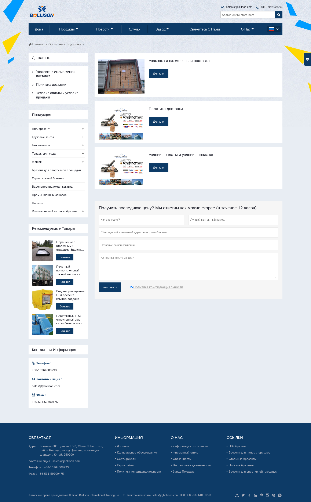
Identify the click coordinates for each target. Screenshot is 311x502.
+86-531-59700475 (45, 402)
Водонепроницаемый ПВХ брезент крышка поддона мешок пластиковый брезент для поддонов (70, 295)
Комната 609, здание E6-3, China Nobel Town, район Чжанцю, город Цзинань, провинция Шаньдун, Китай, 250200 (71, 450)
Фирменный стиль (185, 452)
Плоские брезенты (241, 465)
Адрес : (34, 446)
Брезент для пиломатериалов (249, 452)
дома (39, 29)
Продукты (67, 29)
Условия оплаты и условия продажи (57, 95)
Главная (36, 44)
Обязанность (182, 459)
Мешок (36, 161)
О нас (245, 29)
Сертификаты (126, 459)
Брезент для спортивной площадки (56, 170)
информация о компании (190, 446)
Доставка (123, 446)
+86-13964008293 (271, 6)
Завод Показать (183, 471)
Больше (64, 257)
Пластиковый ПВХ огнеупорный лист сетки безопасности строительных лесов (70, 319)
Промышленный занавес (49, 194)
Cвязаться (40, 438)
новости (103, 29)
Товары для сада (44, 153)
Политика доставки (51, 84)
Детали (158, 73)
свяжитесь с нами (205, 29)
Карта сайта (125, 465)
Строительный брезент (48, 178)
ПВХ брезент (41, 128)
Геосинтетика (41, 145)
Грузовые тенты (43, 137)
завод (160, 29)
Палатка (37, 203)
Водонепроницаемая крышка (52, 186)
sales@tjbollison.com (239, 6)
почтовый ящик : (40, 461)
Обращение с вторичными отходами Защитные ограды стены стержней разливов (70, 246)
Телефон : (36, 467)
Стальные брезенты (242, 459)
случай (134, 29)
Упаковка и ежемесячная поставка (56, 74)
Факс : (33, 473)
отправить (110, 287)
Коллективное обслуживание (137, 452)
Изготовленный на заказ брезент (54, 211)
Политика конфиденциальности (139, 471)
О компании (56, 44)
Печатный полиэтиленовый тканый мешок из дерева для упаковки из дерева (69, 270)
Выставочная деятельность (192, 465)
